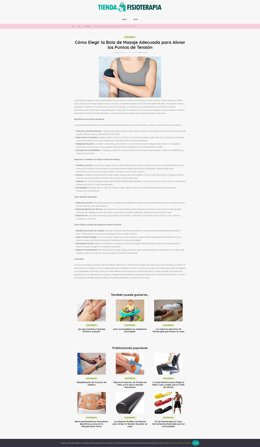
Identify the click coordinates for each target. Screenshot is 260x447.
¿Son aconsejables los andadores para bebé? (130, 330)
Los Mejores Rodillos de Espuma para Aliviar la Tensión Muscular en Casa (130, 424)
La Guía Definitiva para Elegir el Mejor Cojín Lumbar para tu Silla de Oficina (168, 384)
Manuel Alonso (119, 52)
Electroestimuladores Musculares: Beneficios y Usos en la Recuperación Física (91, 424)
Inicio (124, 19)
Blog (136, 19)
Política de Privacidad (184, 443)
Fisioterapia (130, 37)
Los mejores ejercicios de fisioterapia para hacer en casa (168, 330)
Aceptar (195, 443)
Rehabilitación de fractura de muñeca (91, 383)
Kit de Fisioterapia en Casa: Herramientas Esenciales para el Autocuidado (168, 424)
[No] (257, 443)
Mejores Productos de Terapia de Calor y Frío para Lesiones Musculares (130, 384)
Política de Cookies (170, 443)
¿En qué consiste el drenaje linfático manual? (91, 330)
